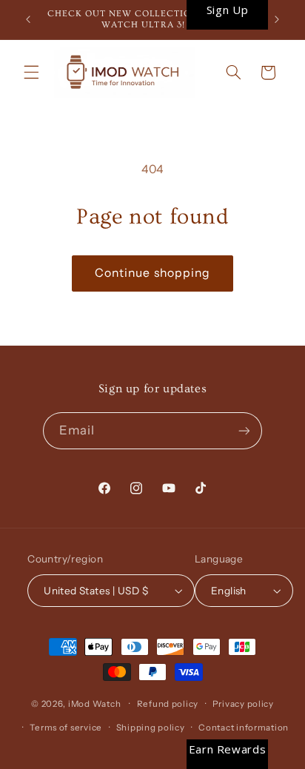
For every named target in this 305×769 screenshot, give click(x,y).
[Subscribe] (244, 430)
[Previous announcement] (28, 20)
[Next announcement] (277, 20)
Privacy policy (243, 704)
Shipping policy (150, 727)
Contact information (243, 727)
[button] (31, 73)
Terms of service (66, 727)
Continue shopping (152, 273)
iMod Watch (94, 704)
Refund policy (168, 704)
